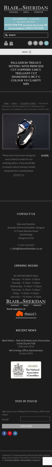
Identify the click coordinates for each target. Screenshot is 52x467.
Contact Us (36, 460)
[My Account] (6, 43)
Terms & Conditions (12, 460)
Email (5, 419)
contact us (18, 174)
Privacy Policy (26, 460)
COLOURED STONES (28, 103)
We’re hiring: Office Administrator (26, 350)
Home (6, 103)
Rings (14, 103)
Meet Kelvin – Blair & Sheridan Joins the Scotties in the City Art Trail (26, 342)
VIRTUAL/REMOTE (16, 28)
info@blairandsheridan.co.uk (27, 248)
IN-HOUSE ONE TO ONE (33, 25)
